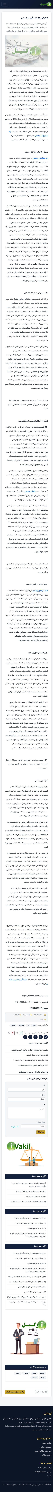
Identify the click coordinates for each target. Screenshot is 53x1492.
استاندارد (21, 1025)
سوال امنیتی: (41, 1122)
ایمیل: (43, 1095)
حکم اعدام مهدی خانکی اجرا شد (35, 1196)
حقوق (34, 1373)
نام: (44, 1085)
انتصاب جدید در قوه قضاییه (36, 1228)
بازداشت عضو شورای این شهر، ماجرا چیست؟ (31, 1191)
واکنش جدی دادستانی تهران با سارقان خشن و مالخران (29, 1050)
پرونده (42, 1373)
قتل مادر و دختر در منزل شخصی (37, 1055)
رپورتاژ (34, 1025)
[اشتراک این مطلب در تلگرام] (46, 1037)
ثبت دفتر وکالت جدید (43, 1451)
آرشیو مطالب (46, 1455)
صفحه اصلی (47, 1443)
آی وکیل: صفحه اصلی (14, 1392)
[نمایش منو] (4, 4)
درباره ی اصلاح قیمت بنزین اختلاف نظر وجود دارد (29, 1218)
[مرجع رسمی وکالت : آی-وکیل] (46, 4)
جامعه (17, 1373)
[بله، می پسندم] (21, 1033)
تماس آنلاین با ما (45, 1468)
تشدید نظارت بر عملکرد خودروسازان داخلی (32, 1286)
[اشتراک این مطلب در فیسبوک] (41, 1037)
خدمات (34, 1378)
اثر (28, 1025)
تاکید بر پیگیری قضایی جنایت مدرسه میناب (33, 1065)
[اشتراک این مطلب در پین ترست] (30, 1037)
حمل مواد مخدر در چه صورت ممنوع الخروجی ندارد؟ (30, 1060)
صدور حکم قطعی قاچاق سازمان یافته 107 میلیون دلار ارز (26, 1297)
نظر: (44, 1104)
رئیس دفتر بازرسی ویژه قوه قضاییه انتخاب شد (30, 1223)
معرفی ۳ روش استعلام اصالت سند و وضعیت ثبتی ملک (27, 1276)
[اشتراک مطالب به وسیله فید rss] (25, 1037)
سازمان (26, 1373)
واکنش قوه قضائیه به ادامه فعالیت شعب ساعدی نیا (28, 1201)
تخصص (13, 1025)
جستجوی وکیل (46, 1447)
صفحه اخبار (40, 1392)
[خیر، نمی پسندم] (13, 1033)
